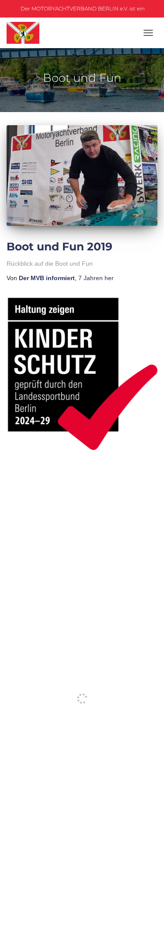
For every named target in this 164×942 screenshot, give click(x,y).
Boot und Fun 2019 (59, 246)
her (96, 277)
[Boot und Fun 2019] (82, 175)
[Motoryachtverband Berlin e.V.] (26, 33)
